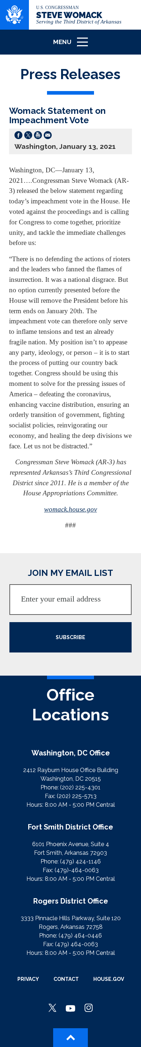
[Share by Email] (48, 136)
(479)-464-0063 (77, 870)
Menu (73, 45)
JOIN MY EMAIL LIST (70, 573)
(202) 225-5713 (77, 796)
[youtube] (70, 1008)
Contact (66, 979)
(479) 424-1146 (80, 861)
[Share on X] (28, 136)
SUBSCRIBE (70, 637)
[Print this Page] (38, 136)
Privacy (28, 979)
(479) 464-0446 (80, 935)
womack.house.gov (70, 509)
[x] (52, 1008)
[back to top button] (70, 1037)
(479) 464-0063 (76, 944)
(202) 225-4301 (80, 787)
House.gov (108, 979)
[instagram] (89, 1008)
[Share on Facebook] (18, 136)
